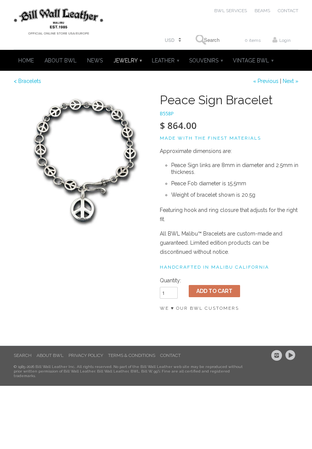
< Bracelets (27, 81)
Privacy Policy (85, 355)
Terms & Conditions (131, 355)
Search (23, 355)
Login (285, 40)
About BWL (50, 355)
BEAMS (262, 10)
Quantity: (170, 280)
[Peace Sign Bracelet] (83, 162)
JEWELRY (127, 60)
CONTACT (288, 10)
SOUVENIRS (205, 60)
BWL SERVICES (230, 10)
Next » (290, 81)
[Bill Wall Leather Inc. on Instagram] (278, 355)
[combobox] (209, 40)
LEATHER (165, 60)
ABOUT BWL (60, 60)
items (253, 40)
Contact (170, 355)
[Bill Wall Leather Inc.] (58, 23)
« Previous (266, 81)
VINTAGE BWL (253, 60)
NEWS (95, 60)
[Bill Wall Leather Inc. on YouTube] (291, 355)
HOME (26, 60)
